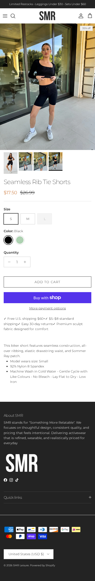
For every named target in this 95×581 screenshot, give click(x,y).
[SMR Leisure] (47, 16)
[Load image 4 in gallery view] (47, 86)
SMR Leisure (21, 565)
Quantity (11, 252)
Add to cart (47, 282)
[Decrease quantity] (8, 262)
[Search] (15, 16)
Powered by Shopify (42, 565)
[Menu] (5, 16)
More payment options (47, 308)
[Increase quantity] (26, 262)
